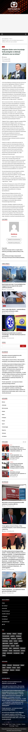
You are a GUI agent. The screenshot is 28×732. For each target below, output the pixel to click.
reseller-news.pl (6, 613)
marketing (5, 641)
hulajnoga (18, 636)
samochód (5, 648)
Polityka (4, 417)
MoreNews (9, 730)
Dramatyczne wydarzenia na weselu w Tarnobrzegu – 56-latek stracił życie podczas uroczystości (13, 334)
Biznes (3, 402)
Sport (3, 423)
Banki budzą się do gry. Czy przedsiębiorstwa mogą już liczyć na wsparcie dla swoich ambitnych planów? (14, 286)
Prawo (3, 420)
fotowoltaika (6, 636)
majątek (19, 638)
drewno (14, 633)
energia (19, 633)
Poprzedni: (13, 249)
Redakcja (5, 57)
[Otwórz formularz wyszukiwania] (25, 34)
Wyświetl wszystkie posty (14, 242)
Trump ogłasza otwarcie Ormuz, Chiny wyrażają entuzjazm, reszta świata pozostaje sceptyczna (5, 473)
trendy (10, 650)
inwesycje (13, 638)
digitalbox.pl (14, 9)
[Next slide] (25, 442)
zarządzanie (16, 653)
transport (5, 650)
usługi (4, 653)
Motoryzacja (5, 408)
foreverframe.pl (6, 611)
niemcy (20, 641)
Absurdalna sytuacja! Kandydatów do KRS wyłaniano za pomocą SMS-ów (5, 465)
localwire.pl (5, 619)
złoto (4, 655)
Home (3, 724)
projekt (16, 643)
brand (4, 633)
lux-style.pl (4, 605)
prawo (11, 643)
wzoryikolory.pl (5, 621)
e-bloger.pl (4, 616)
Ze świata (4, 436)
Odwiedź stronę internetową (14, 239)
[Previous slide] (23, 442)
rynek (17, 645)
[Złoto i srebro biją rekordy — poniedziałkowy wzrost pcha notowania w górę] (14, 299)
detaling (9, 633)
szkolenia (22, 648)
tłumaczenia (17, 650)
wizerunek (9, 653)
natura (15, 641)
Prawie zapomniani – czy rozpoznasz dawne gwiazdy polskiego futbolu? (5, 448)
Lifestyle (4, 405)
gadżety (13, 636)
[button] (2, 34)
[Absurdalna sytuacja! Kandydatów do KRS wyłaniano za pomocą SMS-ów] (14, 492)
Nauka (3, 411)
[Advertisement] (14, 23)
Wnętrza (4, 430)
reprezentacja (6, 645)
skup (10, 648)
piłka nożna (5, 643)
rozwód (12, 645)
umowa (23, 650)
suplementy (16, 648)
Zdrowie (4, 433)
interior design (6, 638)
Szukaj (4, 342)
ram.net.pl (4, 608)
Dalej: (13, 255)
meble (10, 641)
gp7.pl (3, 624)
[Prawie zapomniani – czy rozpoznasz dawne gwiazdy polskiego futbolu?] (14, 579)
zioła (22, 653)
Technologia (5, 427)
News (3, 46)
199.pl (3, 603)
